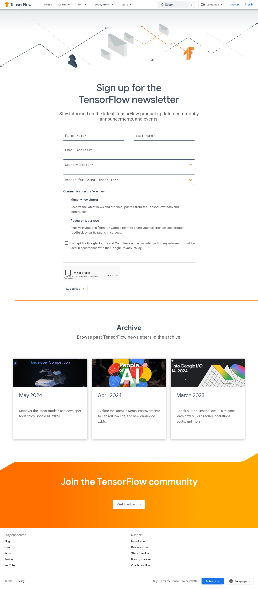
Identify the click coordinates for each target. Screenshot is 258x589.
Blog (7, 541)
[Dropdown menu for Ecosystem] (113, 4)
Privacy (20, 581)
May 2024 (30, 395)
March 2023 (190, 395)
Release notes (139, 547)
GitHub (234, 4)
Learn (62, 4)
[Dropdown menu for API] (86, 4)
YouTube (10, 565)
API (80, 4)
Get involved (127, 504)
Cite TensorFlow (140, 565)
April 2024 (110, 395)
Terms (8, 581)
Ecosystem (102, 4)
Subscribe (212, 581)
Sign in (249, 4)
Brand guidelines (141, 559)
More (124, 4)
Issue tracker (139, 541)
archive (172, 337)
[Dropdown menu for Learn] (70, 4)
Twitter (9, 559)
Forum (8, 547)
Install (48, 4)
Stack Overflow (140, 553)
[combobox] (176, 4)
